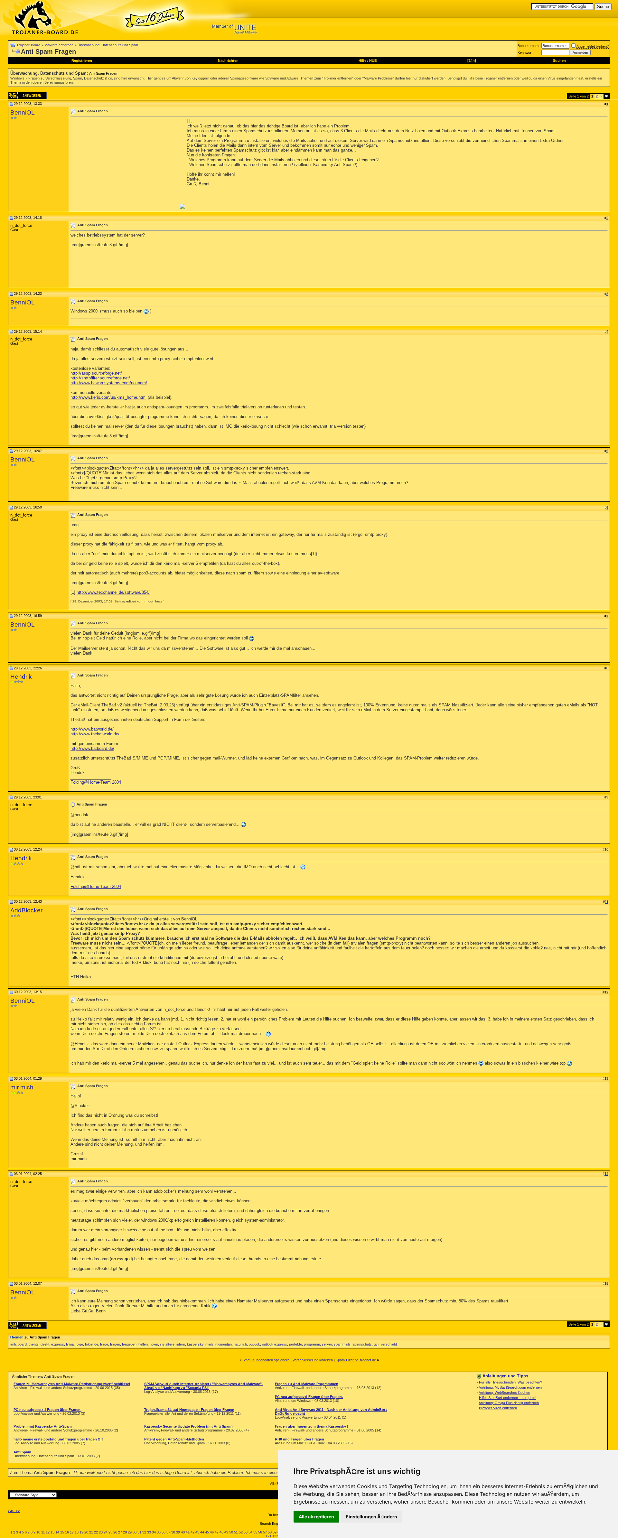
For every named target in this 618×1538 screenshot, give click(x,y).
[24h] (471, 60)
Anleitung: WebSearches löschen (504, 1392)
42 (192, 1532)
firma (70, 1344)
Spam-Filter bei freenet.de (356, 1360)
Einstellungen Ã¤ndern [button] (371, 1516)
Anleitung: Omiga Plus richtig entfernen (509, 1403)
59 (274, 1532)
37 (168, 1532)
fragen (115, 1344)
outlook (254, 1344)
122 (275, 1536)
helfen (143, 1344)
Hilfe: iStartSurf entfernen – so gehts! (507, 1398)
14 (57, 1532)
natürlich (240, 1344)
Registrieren (81, 60)
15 (62, 1532)
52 (241, 1532)
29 (130, 1532)
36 (163, 1532)
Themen (16, 1337)
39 (178, 1532)
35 (159, 1532)
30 (134, 1532)
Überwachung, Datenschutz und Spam (108, 45)
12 (48, 1532)
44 (202, 1532)
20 (86, 1532)
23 (101, 1532)
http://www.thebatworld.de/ (94, 734)
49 (226, 1532)
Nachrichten (228, 60)
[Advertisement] (124, 164)
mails (209, 1344)
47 (217, 1532)
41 (188, 1532)
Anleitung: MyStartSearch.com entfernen (510, 1387)
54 (250, 1532)
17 (72, 1532)
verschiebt (388, 1344)
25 (110, 1532)
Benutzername (529, 46)
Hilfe (362, 60)
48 (221, 1532)
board (22, 1344)
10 (38, 1532)
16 (67, 1532)
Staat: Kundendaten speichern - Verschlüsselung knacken (287, 1360)
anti (13, 1344)
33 (149, 1532)
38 (173, 1532)
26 (115, 1532)
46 (212, 1532)
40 (183, 1532)
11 (43, 1532)
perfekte (295, 1344)
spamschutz (362, 1344)
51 (236, 1532)
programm (312, 1344)
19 (81, 1532)
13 (52, 1532)
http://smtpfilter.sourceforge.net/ (100, 378)
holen (154, 1344)
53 (246, 1532)
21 (91, 1532)
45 (207, 1532)
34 (154, 1532)
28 (125, 1532)
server (327, 1344)
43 (197, 1532)
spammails (342, 1344)
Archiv (14, 1510)
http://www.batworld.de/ (92, 729)
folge (79, 1344)
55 (255, 1532)
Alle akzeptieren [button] (316, 1516)
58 (270, 1532)
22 (96, 1532)
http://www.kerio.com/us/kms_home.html (108, 397)
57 (265, 1532)
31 (139, 1532)
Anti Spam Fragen (103, 73)
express (57, 1344)
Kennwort (525, 52)
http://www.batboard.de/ (92, 748)
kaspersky (195, 1344)
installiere (167, 1344)
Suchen (559, 60)
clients (34, 1344)
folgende (91, 1344)
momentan (223, 1344)
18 (77, 1532)
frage (104, 1344)
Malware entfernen (58, 45)
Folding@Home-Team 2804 (95, 782)
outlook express (274, 1344)
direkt (45, 1344)
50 (231, 1532)
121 (268, 1536)
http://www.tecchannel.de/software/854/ (113, 592)
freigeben (129, 1344)
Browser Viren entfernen (498, 1408)
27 (120, 1532)
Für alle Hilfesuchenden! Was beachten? (510, 1382)
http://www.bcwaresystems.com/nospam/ (108, 382)
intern (180, 1344)
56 (260, 1532)
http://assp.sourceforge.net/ (96, 373)
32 (144, 1532)
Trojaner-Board (28, 45)
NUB (373, 60)
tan (376, 1344)
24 (106, 1532)
